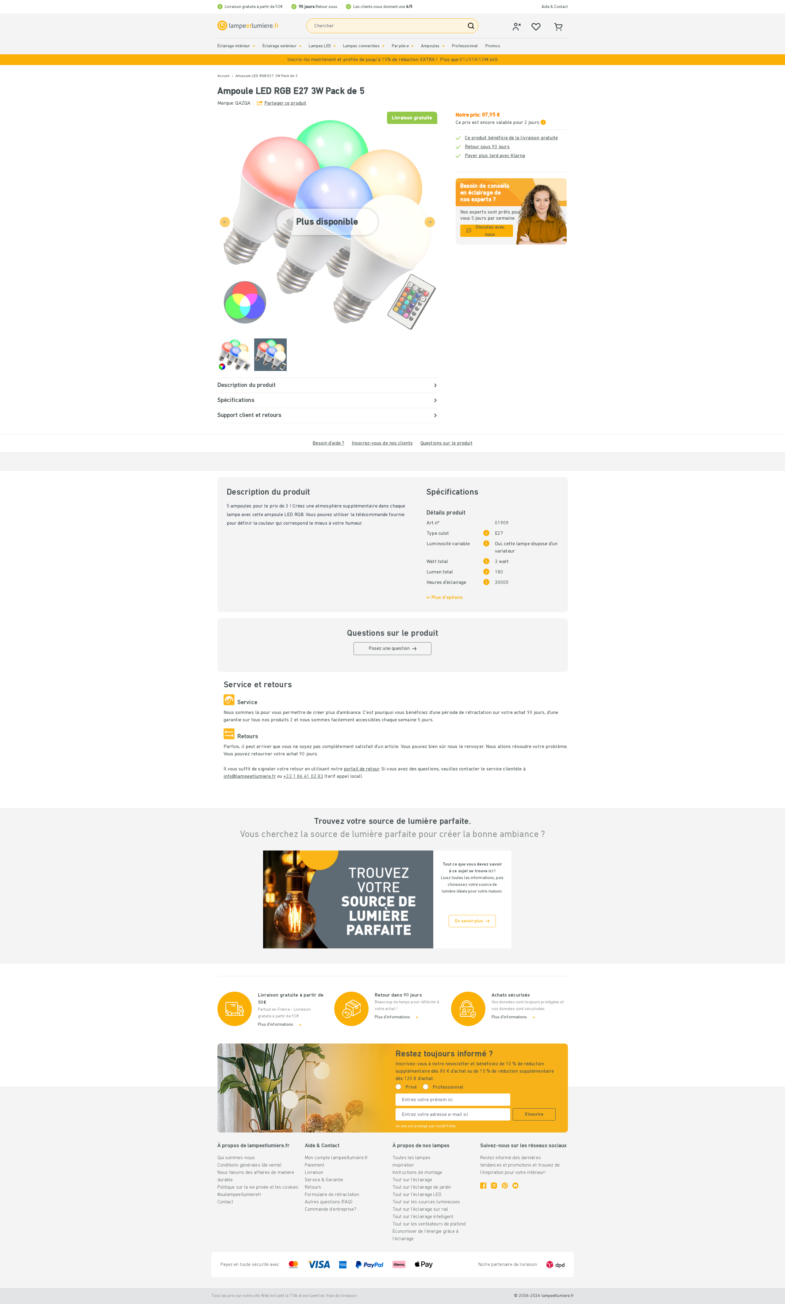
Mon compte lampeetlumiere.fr (336, 1157)
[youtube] (515, 1185)
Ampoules (430, 46)
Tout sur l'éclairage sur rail (420, 1209)
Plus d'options (447, 597)
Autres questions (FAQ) (328, 1202)
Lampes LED (320, 46)
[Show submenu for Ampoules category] (443, 46)
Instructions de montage (417, 1172)
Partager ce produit (285, 103)
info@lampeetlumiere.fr (250, 776)
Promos (492, 46)
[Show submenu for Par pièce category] (412, 46)
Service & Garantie (324, 1180)
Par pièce (400, 46)
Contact (225, 1202)
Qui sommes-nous (236, 1157)
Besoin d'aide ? (328, 443)
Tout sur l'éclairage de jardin (421, 1187)
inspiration (403, 1165)
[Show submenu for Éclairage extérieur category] (300, 46)
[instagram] (494, 1185)
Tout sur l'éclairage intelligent (423, 1216)
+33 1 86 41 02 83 (303, 776)
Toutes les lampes (411, 1157)
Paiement (314, 1165)
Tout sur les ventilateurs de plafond (428, 1224)
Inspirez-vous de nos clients (382, 443)
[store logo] (248, 25)
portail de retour (361, 769)
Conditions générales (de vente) (249, 1165)
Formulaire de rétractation (332, 1194)
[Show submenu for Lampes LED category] (334, 46)
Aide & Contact (555, 7)
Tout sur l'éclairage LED (416, 1194)
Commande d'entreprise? (330, 1209)
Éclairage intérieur (233, 46)
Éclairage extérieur (279, 46)
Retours (313, 1187)
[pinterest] (505, 1185)
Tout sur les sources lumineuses (426, 1202)
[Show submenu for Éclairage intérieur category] (254, 46)
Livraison (314, 1172)
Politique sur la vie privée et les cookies (258, 1187)
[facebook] (483, 1185)
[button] (392, 59)
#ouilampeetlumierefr (239, 1194)
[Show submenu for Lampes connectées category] (383, 46)
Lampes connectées (361, 46)
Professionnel (465, 46)
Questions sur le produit (446, 443)
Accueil (223, 76)
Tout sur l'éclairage (412, 1180)
